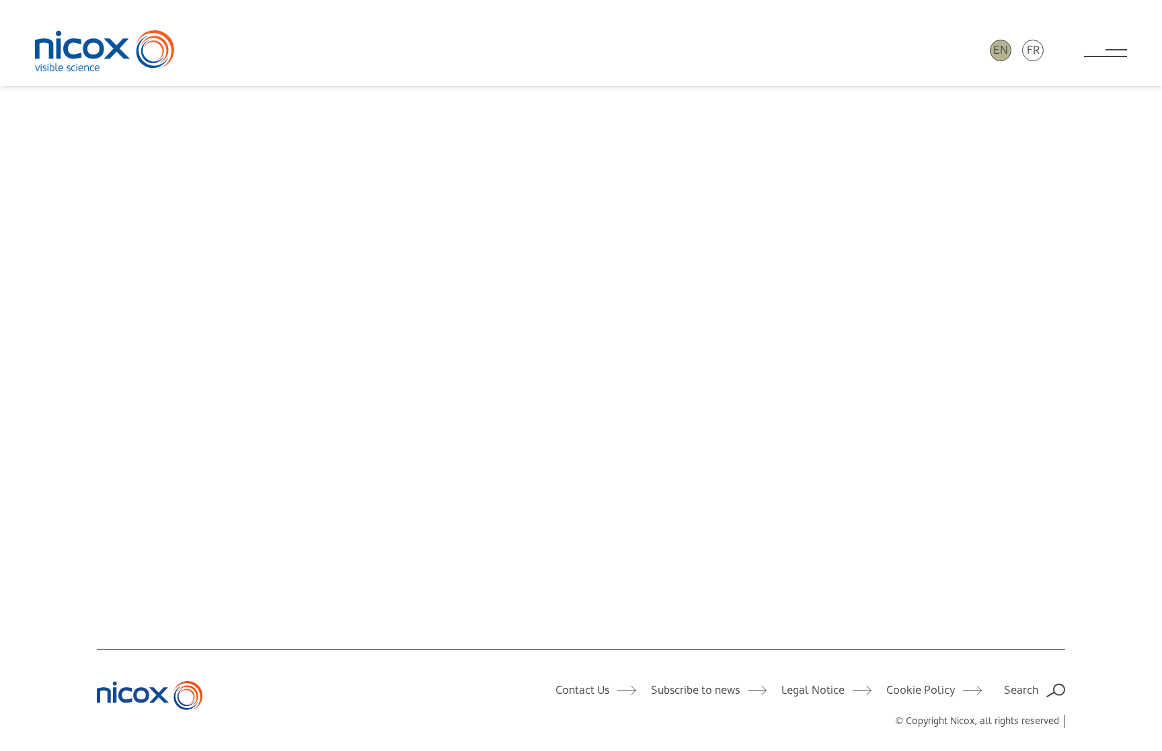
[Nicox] (105, 50)
